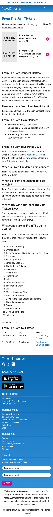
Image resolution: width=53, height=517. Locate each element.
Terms (5, 438)
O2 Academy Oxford (33, 154)
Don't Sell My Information (13, 444)
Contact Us (7, 398)
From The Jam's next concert (15, 151)
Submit (7, 483)
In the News (7, 425)
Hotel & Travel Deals (10, 422)
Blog (4, 428)
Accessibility (7, 446)
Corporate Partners (10, 414)
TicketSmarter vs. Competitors (15, 420)
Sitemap (6, 449)
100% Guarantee (9, 404)
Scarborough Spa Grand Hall (43, 343)
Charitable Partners (10, 417)
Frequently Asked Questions (14, 401)
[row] (26, 39)
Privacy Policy (8, 441)
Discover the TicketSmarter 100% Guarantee (26, 2)
